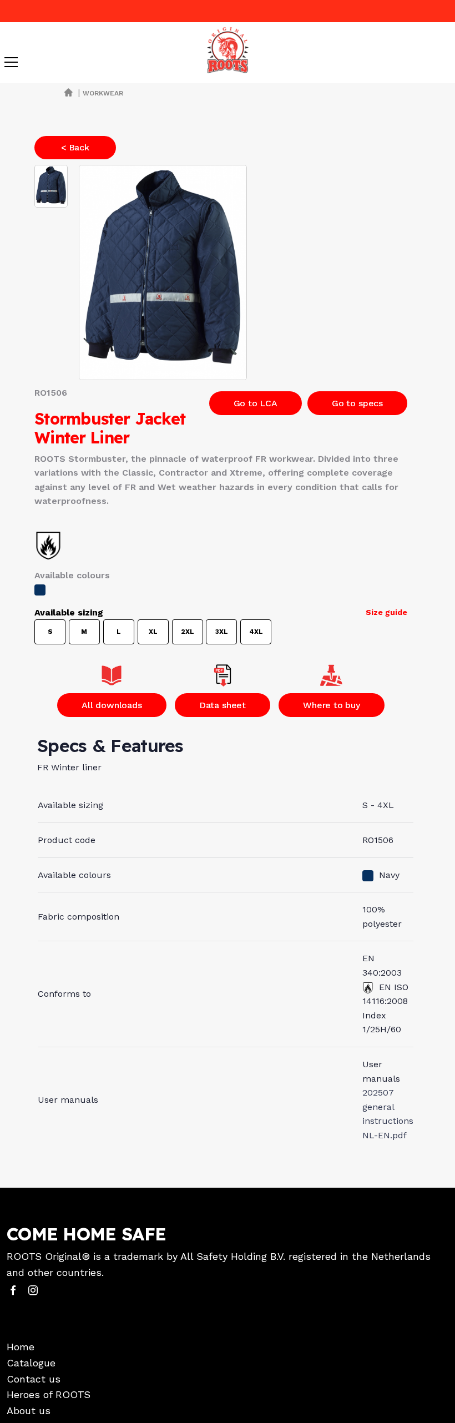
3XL (221, 631)
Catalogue (31, 1363)
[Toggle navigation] (11, 62)
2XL (187, 631)
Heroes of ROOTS (48, 1394)
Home (20, 1347)
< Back (75, 147)
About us (28, 1410)
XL (153, 631)
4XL (256, 631)
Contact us (33, 1379)
